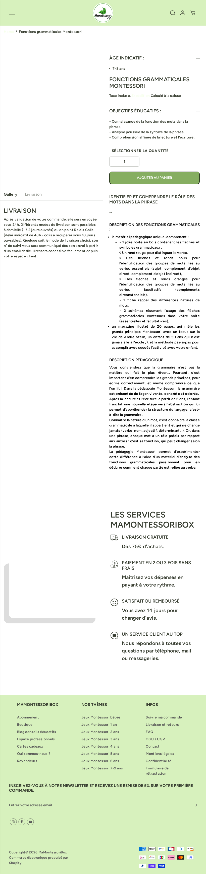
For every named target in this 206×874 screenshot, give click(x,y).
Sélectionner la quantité (140, 151)
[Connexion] (182, 12)
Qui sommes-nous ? (33, 754)
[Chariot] (192, 12)
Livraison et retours (162, 724)
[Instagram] (13, 822)
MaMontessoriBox (52, 852)
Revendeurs (27, 761)
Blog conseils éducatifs (36, 732)
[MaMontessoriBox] (103, 13)
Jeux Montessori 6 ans (100, 761)
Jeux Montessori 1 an (99, 724)
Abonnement (28, 717)
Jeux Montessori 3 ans (100, 739)
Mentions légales (160, 754)
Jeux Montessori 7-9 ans (102, 768)
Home (9, 32)
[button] (12, 13)
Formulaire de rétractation (157, 771)
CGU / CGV (155, 739)
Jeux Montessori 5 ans (100, 754)
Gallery (10, 194)
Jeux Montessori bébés (101, 717)
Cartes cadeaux (30, 746)
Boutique (25, 724)
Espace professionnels (36, 739)
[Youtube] (30, 822)
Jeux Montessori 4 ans (100, 746)
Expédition (141, 96)
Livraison (33, 194)
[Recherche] (172, 12)
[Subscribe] (195, 806)
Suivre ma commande (164, 717)
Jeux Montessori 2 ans (100, 732)
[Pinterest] (22, 822)
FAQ (149, 732)
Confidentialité (158, 761)
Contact (153, 746)
